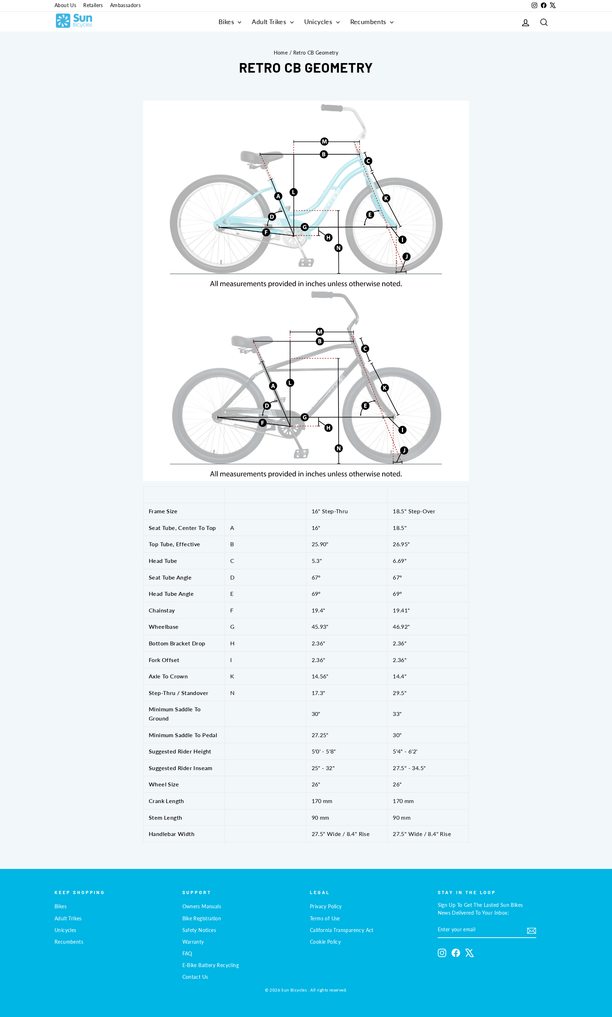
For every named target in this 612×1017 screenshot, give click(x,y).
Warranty (193, 942)
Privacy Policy (326, 906)
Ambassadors (125, 5)
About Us (65, 5)
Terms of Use (325, 918)
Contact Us (195, 977)
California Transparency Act (342, 930)
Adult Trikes (270, 22)
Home (281, 53)
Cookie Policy (325, 942)
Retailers (93, 5)
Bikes (227, 22)
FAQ (187, 953)
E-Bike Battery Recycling (210, 965)
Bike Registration (201, 918)
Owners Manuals (201, 906)
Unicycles (319, 22)
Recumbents (369, 22)
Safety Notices (199, 930)
